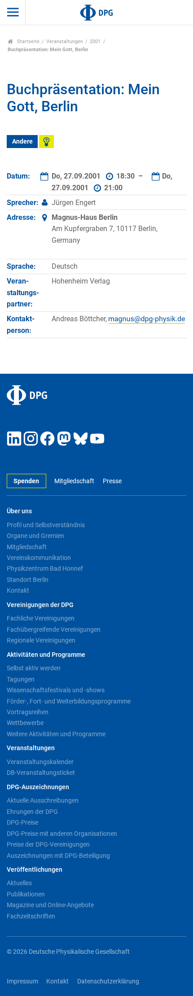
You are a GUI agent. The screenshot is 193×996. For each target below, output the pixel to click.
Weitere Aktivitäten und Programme (56, 734)
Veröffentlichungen (34, 870)
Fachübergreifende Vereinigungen (54, 629)
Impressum (22, 981)
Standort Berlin (27, 579)
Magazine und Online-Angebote (50, 905)
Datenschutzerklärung (108, 981)
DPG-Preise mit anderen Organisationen (62, 833)
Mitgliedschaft (74, 481)
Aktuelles (19, 883)
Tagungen (21, 679)
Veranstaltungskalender (40, 761)
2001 (95, 41)
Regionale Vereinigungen (41, 640)
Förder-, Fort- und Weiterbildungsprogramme (69, 701)
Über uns (19, 511)
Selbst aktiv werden (34, 668)
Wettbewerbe (25, 722)
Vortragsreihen (27, 712)
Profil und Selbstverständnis (46, 525)
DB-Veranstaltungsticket (41, 772)
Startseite (27, 41)
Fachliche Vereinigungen (41, 618)
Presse (112, 481)
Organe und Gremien (35, 535)
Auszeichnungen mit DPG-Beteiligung (58, 855)
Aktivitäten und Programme (46, 655)
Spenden (26, 481)
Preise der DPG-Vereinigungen (48, 844)
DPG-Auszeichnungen (38, 787)
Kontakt (18, 590)
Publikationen (26, 894)
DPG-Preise (22, 822)
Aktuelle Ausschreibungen (43, 800)
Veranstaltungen (64, 41)
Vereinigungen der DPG (40, 605)
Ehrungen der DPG (32, 811)
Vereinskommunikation (39, 557)
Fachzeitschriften (31, 916)
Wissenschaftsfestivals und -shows (56, 690)
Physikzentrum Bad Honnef (45, 568)
